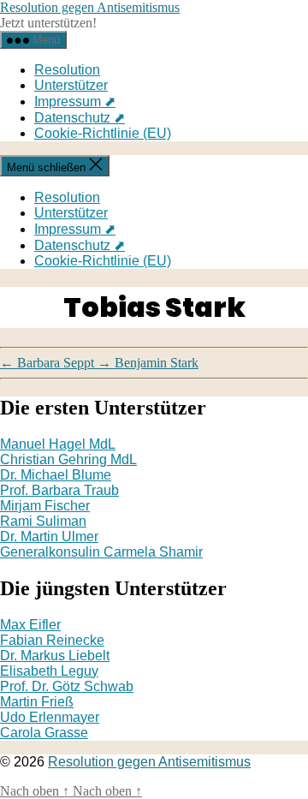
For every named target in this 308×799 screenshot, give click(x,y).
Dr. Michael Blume (55, 475)
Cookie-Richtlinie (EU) (102, 133)
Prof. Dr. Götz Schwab (66, 686)
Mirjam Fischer (45, 505)
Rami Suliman (43, 521)
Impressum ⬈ (75, 101)
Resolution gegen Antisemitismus (90, 7)
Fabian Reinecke (52, 640)
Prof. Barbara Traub (59, 490)
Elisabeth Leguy (49, 671)
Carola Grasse (44, 732)
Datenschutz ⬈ (79, 117)
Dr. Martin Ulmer (49, 536)
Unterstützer (71, 85)
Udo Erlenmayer (49, 717)
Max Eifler (30, 624)
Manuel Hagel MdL (58, 444)
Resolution (67, 70)
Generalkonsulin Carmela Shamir (101, 552)
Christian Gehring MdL (68, 459)
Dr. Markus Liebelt (55, 655)
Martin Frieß (37, 702)
